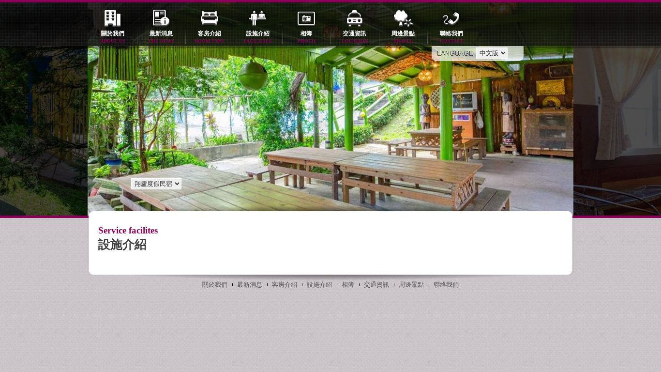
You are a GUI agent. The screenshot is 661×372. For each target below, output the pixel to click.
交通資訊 (355, 37)
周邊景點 (403, 37)
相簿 (306, 37)
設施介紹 (258, 37)
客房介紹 (210, 37)
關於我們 (112, 37)
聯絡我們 (452, 37)
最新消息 (161, 37)
